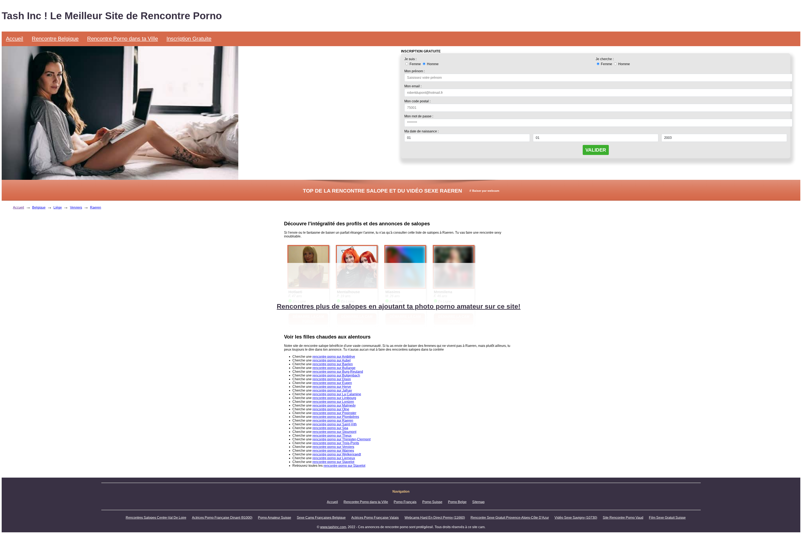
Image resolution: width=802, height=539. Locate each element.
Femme (415, 64)
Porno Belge (457, 502)
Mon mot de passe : (418, 116)
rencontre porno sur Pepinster (334, 413)
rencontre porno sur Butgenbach (336, 375)
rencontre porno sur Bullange (333, 368)
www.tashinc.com (333, 527)
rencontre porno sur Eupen (332, 383)
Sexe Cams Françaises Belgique (321, 517)
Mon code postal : (417, 101)
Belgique (39, 207)
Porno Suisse (432, 502)
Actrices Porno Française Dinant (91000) (222, 517)
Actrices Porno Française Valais (375, 517)
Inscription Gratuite (188, 39)
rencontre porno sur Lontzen (333, 401)
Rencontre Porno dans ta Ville (122, 39)
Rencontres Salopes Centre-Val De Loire (156, 517)
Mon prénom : (414, 71)
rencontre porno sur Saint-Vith (334, 424)
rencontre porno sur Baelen (332, 364)
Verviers (76, 207)
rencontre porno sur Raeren (332, 420)
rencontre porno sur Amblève (333, 356)
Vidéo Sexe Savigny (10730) (576, 517)
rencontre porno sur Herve (331, 386)
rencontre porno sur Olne (330, 409)
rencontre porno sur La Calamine (336, 394)
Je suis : (410, 59)
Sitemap (478, 502)
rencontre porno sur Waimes (333, 450)
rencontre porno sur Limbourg (334, 398)
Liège (57, 207)
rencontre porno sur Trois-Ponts (335, 443)
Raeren (95, 207)
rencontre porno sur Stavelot (333, 462)
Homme (432, 64)
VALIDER (595, 150)
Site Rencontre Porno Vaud (623, 517)
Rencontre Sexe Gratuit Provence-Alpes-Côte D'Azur (510, 517)
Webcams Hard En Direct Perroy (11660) (435, 517)
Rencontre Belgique (55, 39)
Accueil (14, 39)
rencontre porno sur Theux (332, 435)
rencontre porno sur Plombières (335, 417)
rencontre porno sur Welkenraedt (336, 454)
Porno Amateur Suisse (274, 517)
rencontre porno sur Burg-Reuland (337, 371)
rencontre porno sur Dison (331, 379)
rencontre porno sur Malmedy (334, 405)
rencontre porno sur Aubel (331, 360)
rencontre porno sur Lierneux (333, 458)
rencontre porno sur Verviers (333, 447)
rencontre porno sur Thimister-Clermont (341, 439)
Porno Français (405, 502)
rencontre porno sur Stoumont (334, 432)
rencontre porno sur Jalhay (332, 390)
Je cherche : (605, 59)
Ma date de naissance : (421, 131)
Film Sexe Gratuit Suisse (667, 517)
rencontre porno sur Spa (330, 428)
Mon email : (412, 86)
